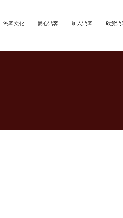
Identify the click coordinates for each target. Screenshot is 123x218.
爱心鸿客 (47, 23)
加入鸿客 (82, 23)
